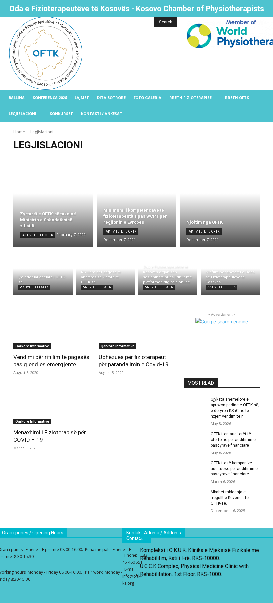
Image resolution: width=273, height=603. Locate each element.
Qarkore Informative (32, 346)
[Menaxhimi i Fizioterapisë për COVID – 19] (51, 405)
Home (19, 132)
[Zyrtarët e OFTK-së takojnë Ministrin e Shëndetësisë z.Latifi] (53, 202)
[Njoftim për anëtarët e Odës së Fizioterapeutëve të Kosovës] (230, 273)
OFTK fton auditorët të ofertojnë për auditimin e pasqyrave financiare (233, 440)
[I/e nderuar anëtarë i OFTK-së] (43, 273)
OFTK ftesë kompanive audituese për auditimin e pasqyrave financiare (234, 469)
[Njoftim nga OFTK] (220, 202)
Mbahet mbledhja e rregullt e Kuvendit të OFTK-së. (230, 498)
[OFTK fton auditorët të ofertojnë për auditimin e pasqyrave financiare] (195, 439)
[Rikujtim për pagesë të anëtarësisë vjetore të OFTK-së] (105, 273)
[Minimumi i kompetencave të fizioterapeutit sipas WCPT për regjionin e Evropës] (136, 202)
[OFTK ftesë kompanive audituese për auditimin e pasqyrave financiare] (195, 468)
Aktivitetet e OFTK (37, 235)
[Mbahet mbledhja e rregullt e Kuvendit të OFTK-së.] (195, 497)
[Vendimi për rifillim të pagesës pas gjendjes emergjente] (51, 330)
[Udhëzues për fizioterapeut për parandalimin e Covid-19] (136, 330)
